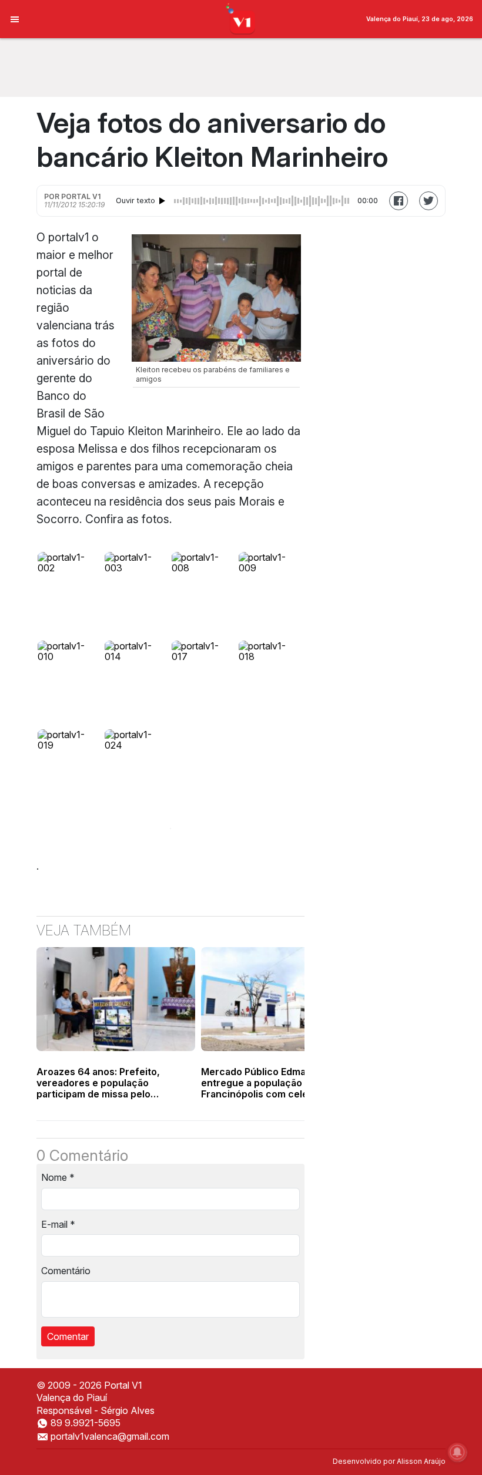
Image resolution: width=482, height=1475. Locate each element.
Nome (58, 1177)
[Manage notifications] (457, 1452)
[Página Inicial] (241, 18)
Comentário (66, 1270)
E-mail (58, 1224)
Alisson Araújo (421, 1461)
